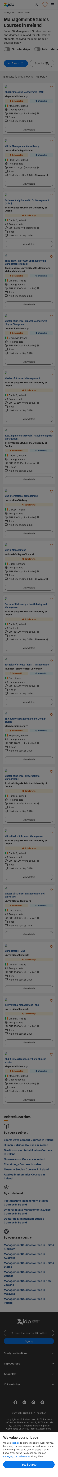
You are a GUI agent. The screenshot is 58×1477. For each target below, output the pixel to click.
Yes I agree (29, 1464)
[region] (29, 1452)
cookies (15, 1442)
